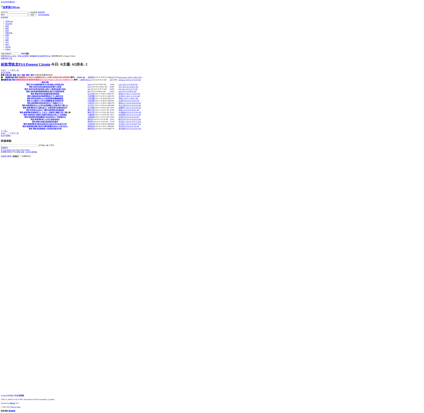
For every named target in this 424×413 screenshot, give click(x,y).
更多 (32, 75)
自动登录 (33, 12)
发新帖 (8, 73)
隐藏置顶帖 (9, 77)
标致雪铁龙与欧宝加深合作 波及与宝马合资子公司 (47, 124)
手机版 (10, 395)
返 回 (3, 73)
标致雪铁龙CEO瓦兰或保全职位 (47, 119)
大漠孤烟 (122, 112)
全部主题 (8, 75)
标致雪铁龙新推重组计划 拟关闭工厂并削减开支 (47, 117)
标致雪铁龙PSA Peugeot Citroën (25, 64)
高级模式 (4, 148)
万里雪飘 (91, 96)
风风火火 (122, 94)
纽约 (7, 45)
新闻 (7, 26)
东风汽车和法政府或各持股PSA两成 (47, 87)
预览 (16, 77)
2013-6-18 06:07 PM (133, 124)
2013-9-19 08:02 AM (129, 91)
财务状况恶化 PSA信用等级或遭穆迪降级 (47, 98)
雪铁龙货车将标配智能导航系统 (47, 94)
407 (111, 80)
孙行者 (121, 126)
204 (83, 77)
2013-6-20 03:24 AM (133, 119)
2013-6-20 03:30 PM (131, 117)
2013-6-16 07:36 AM (131, 126)
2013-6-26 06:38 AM (133, 103)
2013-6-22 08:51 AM (131, 110)
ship (88, 89)
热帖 (23, 75)
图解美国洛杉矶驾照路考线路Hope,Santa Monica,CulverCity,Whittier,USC (44, 80)
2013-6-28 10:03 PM (131, 101)
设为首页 (4, 2)
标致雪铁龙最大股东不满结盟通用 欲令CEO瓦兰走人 (47, 126)
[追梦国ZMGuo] (10, 7)
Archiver (4, 395)
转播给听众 (26, 156)
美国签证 (91, 77)
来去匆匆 (122, 129)
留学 (7, 31)
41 (86, 80)
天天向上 (122, 96)
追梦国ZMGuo (6, 56)
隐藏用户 (122, 108)
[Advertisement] (17, 217)
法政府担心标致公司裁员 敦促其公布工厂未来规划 (47, 115)
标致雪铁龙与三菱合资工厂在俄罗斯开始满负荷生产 (47, 108)
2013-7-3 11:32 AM (133, 96)
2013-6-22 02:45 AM (133, 112)
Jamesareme (122, 77)
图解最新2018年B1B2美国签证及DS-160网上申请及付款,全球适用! (44, 77)
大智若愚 (91, 124)
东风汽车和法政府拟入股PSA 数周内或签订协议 (47, 89)
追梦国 (21, 395)
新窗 (2, 75)
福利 (7, 40)
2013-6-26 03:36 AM (133, 105)
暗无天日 (122, 119)
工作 (7, 38)
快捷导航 (4, 17)
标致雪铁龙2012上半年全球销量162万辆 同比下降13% (47, 105)
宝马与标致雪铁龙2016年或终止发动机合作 (47, 84)
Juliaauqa (121, 80)
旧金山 (8, 49)
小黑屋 (15, 395)
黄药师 (90, 119)
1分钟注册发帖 (43, 15)
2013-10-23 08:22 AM (130, 87)
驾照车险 (8, 33)
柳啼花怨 (91, 126)
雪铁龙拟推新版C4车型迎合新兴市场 (47, 129)
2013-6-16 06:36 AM (133, 129)
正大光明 (91, 94)
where (89, 84)
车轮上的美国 (23, 56)
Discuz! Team (15, 407)
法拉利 (121, 101)
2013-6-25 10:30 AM (133, 108)
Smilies (26, 150)
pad (88, 91)
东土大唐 (122, 105)
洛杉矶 (8, 47)
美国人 (121, 98)
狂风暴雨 (122, 115)
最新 (14, 75)
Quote (17, 150)
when (89, 80)
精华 (28, 75)
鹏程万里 (91, 110)
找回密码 (41, 12)
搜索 (23, 53)
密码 (2, 15)
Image (9, 150)
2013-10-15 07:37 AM (129, 89)
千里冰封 (91, 103)
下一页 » (4, 131)
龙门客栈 (91, 108)
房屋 (7, 35)
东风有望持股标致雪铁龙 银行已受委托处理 (47, 91)
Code (22, 150)
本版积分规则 (6, 156)
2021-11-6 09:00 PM (130, 84)
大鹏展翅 (91, 115)
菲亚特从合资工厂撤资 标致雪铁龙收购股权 (47, 110)
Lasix (120, 84)
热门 (19, 75)
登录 (22, 152)
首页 (9, 21)
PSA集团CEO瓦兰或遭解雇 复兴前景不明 (47, 101)
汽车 (7, 42)
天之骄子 (91, 105)
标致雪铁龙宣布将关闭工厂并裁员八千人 (47, 103)
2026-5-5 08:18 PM (135, 77)
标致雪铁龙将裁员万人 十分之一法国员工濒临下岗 (43, 112)
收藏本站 (11, 2)
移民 (7, 28)
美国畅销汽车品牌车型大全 (40, 56)
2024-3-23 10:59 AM (133, 80)
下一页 (16, 70)
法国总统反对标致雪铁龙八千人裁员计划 (47, 96)
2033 (111, 77)
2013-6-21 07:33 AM (133, 115)
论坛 (8, 24)
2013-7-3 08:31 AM (131, 98)
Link (13, 150)
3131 (89, 87)
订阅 (10, 58)
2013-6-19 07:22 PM (133, 122)
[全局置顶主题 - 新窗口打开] (2, 78)
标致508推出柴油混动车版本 (47, 122)
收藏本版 (4, 58)
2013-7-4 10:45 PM (133, 94)
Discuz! (12, 403)
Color (5, 150)
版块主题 (45, 82)
